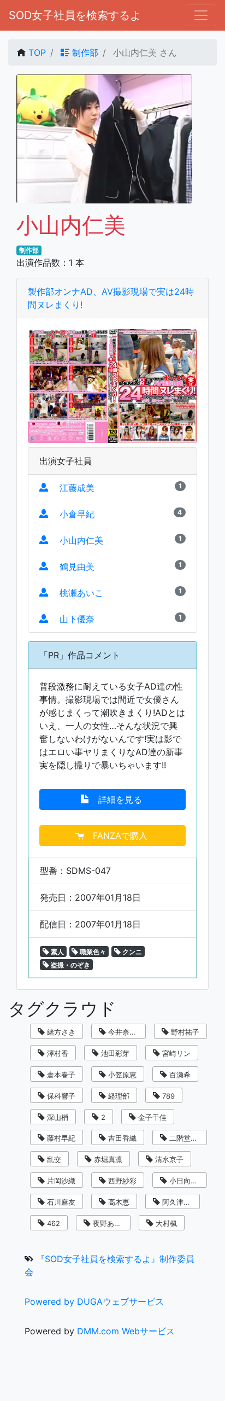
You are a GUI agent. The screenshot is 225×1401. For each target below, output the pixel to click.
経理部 (117, 1095)
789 (167, 1095)
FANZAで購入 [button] (117, 835)
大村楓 (165, 1223)
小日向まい (186, 1180)
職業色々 (92, 952)
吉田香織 (121, 1138)
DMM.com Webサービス (126, 1331)
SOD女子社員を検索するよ (75, 15)
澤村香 (56, 1053)
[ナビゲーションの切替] (201, 15)
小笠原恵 (121, 1074)
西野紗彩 (121, 1180)
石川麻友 (60, 1202)
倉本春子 (60, 1074)
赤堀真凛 (107, 1159)
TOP (37, 52)
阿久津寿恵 (179, 1202)
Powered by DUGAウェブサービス (94, 1301)
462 (52, 1223)
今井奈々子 (125, 1032)
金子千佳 (151, 1117)
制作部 (83, 52)
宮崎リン (175, 1053)
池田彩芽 (114, 1053)
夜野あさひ (109, 1223)
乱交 (53, 1159)
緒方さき (60, 1032)
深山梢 (56, 1117)
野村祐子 (184, 1032)
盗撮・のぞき (69, 965)
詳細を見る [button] (117, 799)
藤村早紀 (60, 1138)
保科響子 (60, 1095)
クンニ (131, 952)
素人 (56, 952)
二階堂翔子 (186, 1138)
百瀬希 (179, 1074)
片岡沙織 (60, 1180)
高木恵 (117, 1202)
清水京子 (168, 1159)
